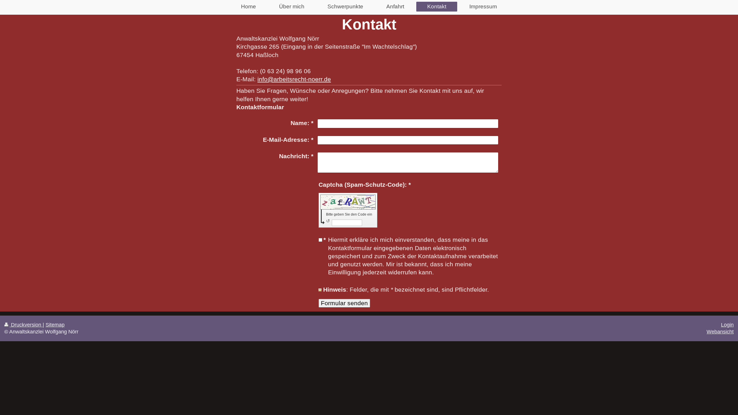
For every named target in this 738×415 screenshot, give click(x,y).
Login (727, 325)
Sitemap (55, 325)
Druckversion (26, 325)
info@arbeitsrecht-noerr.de (294, 79)
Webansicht (720, 332)
